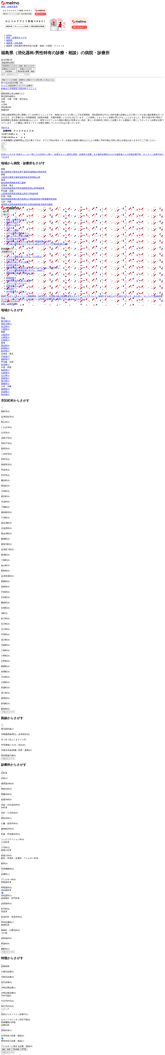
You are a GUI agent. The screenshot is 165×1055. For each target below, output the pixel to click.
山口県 (29, 199)
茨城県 (31, 172)
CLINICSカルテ (13, 265)
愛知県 (4, 183)
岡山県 (16, 199)
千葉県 (25, 172)
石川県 (29, 194)
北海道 (4, 188)
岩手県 (16, 188)
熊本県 (23, 204)
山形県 (35, 188)
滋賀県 (23, 177)
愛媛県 (47, 199)
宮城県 (23, 188)
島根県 (10, 199)
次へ (3, 149)
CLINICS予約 (12, 259)
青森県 (10, 188)
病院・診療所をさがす (16, 219)
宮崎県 (35, 204)
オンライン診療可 (25, 86)
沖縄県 (49, 204)
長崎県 (16, 204)
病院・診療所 (7, 7)
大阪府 (4, 177)
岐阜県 (16, 183)
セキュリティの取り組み (17, 236)
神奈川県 (11, 172)
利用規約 (10, 278)
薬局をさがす (12, 222)
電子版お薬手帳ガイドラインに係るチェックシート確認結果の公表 (37, 244)
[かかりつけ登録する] (2, 91)
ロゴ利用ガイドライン (16, 291)
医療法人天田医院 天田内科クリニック (19, 88)
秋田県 (29, 188)
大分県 (29, 204)
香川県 (41, 199)
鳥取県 (4, 199)
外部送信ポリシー (14, 286)
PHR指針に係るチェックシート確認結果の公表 (28, 241)
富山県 (23, 194)
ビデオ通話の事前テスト (17, 233)
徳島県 (35, 199)
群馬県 (43, 172)
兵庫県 (10, 177)
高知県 (54, 199)
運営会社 (10, 289)
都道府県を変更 (8, 63)
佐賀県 (10, 204)
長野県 (10, 194)
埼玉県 (18, 172)
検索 (27, 74)
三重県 (23, 183)
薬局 (15, 7)
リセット (5, 712)
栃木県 (37, 172)
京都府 (16, 177)
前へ (3, 143)
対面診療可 (12, 86)
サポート (10, 228)
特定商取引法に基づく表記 (18, 280)
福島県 (41, 188)
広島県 (23, 199)
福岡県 (4, 204)
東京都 (4, 172)
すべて (4, 85)
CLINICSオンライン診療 (17, 262)
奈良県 (29, 177)
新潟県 (16, 194)
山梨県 (4, 194)
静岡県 (10, 183)
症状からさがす (13, 225)
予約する (5, 128)
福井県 (35, 194)
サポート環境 (12, 230)
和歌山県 (36, 177)
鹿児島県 (42, 204)
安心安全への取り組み (16, 238)
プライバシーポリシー (16, 283)
